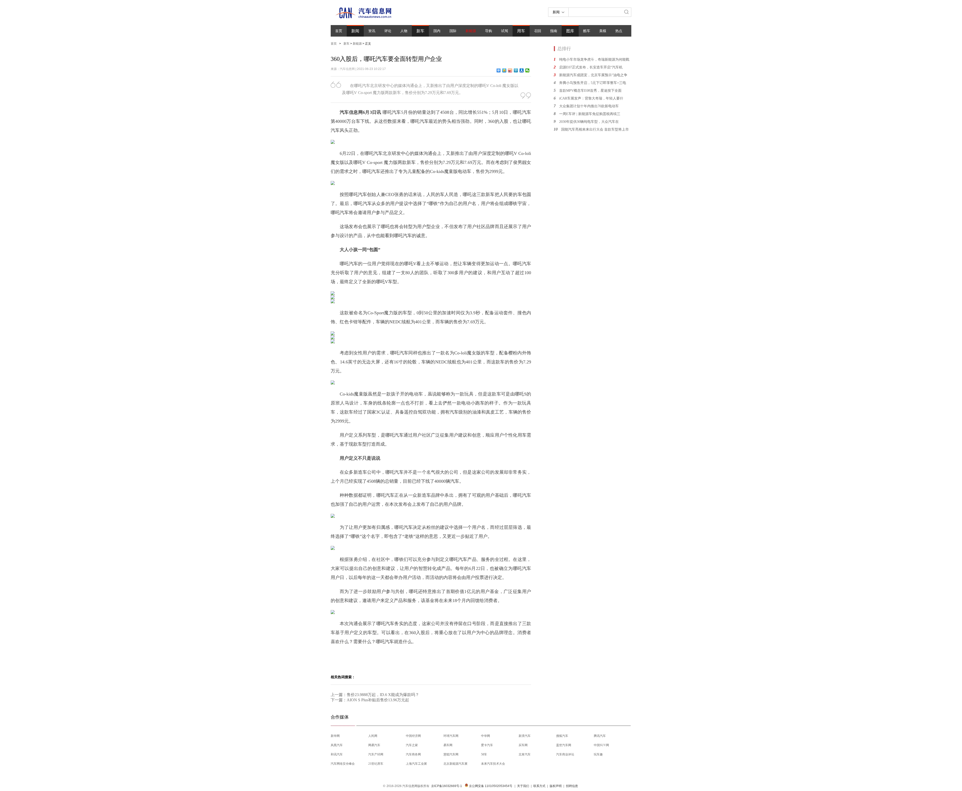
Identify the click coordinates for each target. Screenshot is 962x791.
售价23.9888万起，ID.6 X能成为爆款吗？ (383, 695)
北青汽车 (525, 754)
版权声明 (556, 786)
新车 (420, 31)
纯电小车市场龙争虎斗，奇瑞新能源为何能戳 (594, 59)
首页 (338, 31)
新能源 (470, 31)
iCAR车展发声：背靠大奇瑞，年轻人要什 (591, 98)
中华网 (485, 736)
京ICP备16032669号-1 (446, 786)
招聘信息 (572, 786)
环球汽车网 (450, 736)
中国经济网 (413, 736)
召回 (537, 31)
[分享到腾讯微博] (516, 70)
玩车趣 (598, 754)
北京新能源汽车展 (455, 763)
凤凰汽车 (337, 745)
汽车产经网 (375, 754)
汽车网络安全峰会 (343, 763)
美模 (602, 31)
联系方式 (539, 786)
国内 (436, 31)
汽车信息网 (347, 69)
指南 (553, 31)
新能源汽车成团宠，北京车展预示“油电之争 (593, 75)
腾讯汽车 (600, 736)
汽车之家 (412, 745)
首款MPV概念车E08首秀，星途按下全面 (590, 90)
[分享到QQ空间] (504, 70)
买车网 (523, 745)
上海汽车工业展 (416, 763)
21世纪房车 (375, 763)
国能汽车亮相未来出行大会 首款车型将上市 (595, 129)
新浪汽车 (525, 736)
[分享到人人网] (522, 70)
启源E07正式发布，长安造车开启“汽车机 (591, 67)
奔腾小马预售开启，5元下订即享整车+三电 (592, 83)
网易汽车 (374, 745)
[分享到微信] (527, 70)
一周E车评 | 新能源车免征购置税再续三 (589, 114)
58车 (484, 754)
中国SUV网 (601, 745)
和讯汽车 (337, 754)
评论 (387, 31)
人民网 (372, 736)
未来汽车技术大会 (493, 763)
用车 (521, 31)
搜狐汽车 (562, 736)
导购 (488, 31)
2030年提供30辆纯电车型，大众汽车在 (589, 122)
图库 (570, 31)
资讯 (371, 31)
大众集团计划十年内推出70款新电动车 (589, 106)
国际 (452, 31)
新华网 (335, 736)
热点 (618, 31)
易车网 (447, 745)
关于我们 (523, 786)
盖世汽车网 (563, 745)
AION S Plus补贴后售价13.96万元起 (378, 700)
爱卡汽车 (487, 745)
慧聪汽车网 (450, 754)
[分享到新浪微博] (510, 70)
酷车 (586, 31)
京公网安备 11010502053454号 (490, 786)
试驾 (504, 31)
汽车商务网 (413, 754)
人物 (403, 31)
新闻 (355, 31)
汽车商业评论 (565, 754)
